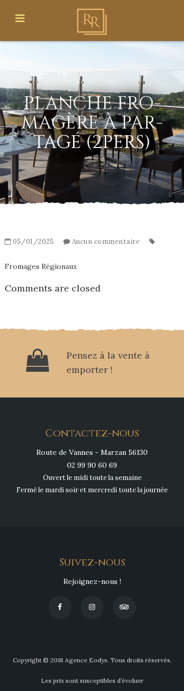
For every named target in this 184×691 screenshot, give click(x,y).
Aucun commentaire (106, 241)
